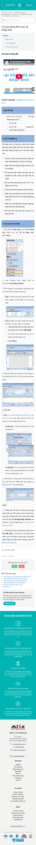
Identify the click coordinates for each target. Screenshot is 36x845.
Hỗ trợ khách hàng (18, 776)
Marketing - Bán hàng (18, 813)
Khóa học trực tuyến (18, 796)
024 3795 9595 (19, 747)
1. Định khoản (9, 39)
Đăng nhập (18, 771)
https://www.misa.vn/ (19, 750)
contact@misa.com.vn (19, 744)
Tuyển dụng (18, 778)
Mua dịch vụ (7, 587)
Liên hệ (18, 780)
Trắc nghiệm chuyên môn (18, 801)
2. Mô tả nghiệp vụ (10, 43)
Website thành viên (17, 826)
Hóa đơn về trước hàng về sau (13, 585)
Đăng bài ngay (9, 603)
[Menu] (19, 5)
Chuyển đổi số (18, 819)
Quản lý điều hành (18, 817)
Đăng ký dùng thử (18, 769)
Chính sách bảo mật (27, 832)
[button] (14, 566)
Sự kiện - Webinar (18, 794)
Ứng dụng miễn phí (18, 799)
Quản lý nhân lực (18, 815)
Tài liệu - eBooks (18, 792)
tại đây (20, 473)
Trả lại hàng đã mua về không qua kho (15, 578)
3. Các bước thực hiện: (11, 47)
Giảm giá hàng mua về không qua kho (15, 580)
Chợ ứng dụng (18, 767)
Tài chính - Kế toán (18, 811)
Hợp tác (18, 773)
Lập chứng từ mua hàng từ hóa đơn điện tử (17, 576)
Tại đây (18, 100)
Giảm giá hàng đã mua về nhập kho (14, 582)
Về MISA (18, 765)
